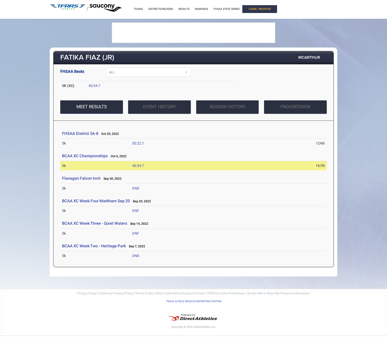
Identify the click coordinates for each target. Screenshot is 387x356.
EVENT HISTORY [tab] (159, 106)
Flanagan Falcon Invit (81, 178)
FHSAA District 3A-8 (80, 133)
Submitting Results (178, 293)
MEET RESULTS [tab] (91, 106)
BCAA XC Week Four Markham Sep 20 (96, 200)
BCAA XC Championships (85, 155)
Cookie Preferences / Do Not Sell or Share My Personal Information (264, 293)
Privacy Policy (87, 293)
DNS (135, 188)
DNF (135, 211)
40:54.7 (94, 86)
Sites (159, 293)
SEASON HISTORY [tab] (227, 106)
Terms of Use (144, 293)
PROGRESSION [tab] (295, 106)
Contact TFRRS (205, 293)
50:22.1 (138, 143)
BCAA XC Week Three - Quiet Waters (94, 223)
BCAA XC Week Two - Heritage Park (94, 246)
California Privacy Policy (116, 293)
